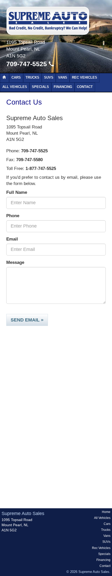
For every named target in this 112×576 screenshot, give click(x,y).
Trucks (32, 77)
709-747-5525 (27, 63)
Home (106, 512)
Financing (63, 87)
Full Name (16, 192)
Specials (40, 87)
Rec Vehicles (84, 77)
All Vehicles (14, 87)
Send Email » (27, 320)
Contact (85, 87)
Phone (12, 215)
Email (12, 239)
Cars (16, 77)
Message (15, 262)
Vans (62, 77)
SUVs (48, 77)
